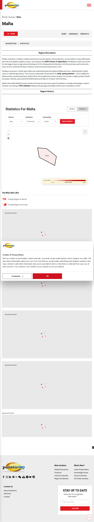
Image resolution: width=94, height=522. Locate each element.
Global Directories (61, 469)
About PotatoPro (10, 490)
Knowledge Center (81, 472)
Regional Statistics (61, 478)
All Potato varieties (81, 478)
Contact (7, 496)
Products (57, 472)
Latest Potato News (81, 469)
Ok (47, 276)
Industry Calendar (61, 475)
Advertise (7, 493)
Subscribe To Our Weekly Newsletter (73, 495)
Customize (16, 276)
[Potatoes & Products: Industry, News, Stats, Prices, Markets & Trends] (11, 4)
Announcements (80, 475)
